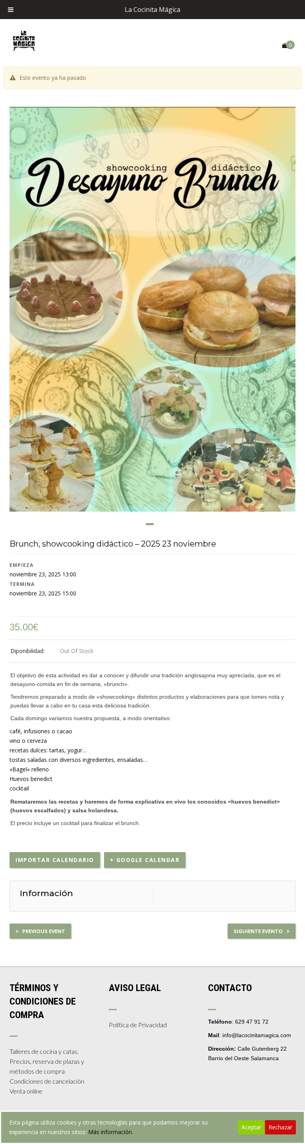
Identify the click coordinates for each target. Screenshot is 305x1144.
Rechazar (280, 1127)
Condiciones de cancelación (47, 1081)
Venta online (26, 1091)
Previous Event (43, 931)
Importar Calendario (54, 860)
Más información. (110, 1132)
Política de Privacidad (138, 1024)
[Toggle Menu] (10, 9)
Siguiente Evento (258, 931)
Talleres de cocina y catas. (44, 1051)
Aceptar (251, 1127)
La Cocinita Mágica (152, 9)
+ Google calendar (145, 860)
